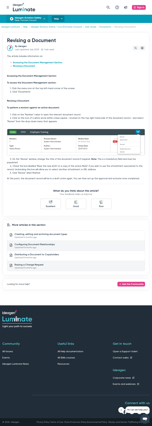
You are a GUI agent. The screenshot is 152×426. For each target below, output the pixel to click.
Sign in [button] (140, 7)
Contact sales (121, 357)
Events (6, 357)
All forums (7, 351)
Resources (63, 363)
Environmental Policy (97, 422)
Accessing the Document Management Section (37, 62)
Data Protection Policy (75, 422)
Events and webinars (124, 384)
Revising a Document (24, 66)
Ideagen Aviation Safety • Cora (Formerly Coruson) (56, 27)
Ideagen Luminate (10, 27)
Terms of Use (56, 422)
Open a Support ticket (125, 351)
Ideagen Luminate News (15, 363)
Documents (105, 27)
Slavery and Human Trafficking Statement (129, 422)
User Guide (90, 27)
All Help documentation (70, 351)
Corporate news (122, 377)
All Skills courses (66, 357)
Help (56, 18)
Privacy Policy (43, 422)
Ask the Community (133, 284)
